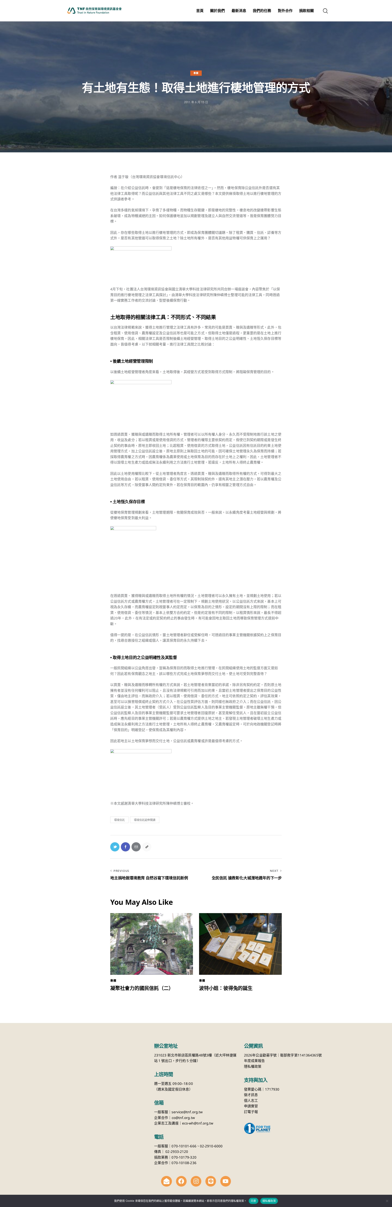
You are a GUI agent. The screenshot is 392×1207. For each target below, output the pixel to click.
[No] (387, 1201)
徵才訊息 (251, 1094)
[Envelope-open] (166, 1181)
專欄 (196, 73)
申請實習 (251, 1106)
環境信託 (119, 819)
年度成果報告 (254, 1060)
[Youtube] (225, 1181)
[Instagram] (196, 1181)
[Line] (210, 1181)
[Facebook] (181, 1181)
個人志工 (251, 1100)
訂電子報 (251, 1111)
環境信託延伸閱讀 (144, 819)
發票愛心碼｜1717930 (261, 1089)
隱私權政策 (253, 1066)
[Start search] (325, 11)
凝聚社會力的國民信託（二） (142, 988)
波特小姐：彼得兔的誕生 (226, 988)
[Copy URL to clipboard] (146, 846)
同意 (253, 1200)
